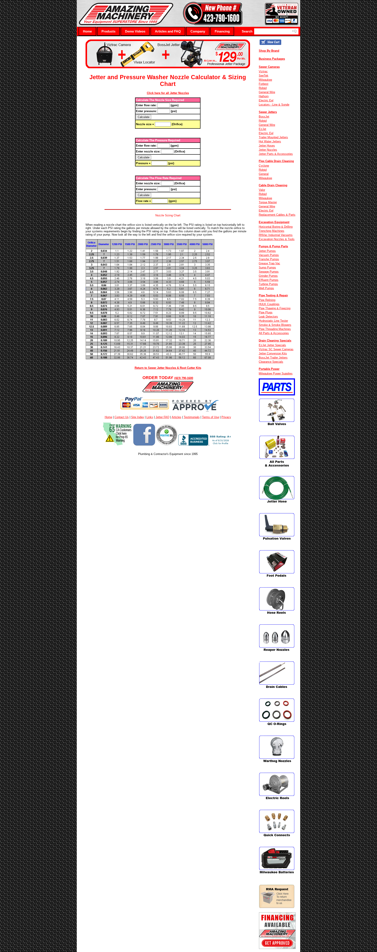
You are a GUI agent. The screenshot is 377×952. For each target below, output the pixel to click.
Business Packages (272, 58)
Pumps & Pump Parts (273, 246)
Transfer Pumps (269, 259)
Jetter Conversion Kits (273, 353)
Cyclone (264, 165)
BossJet (264, 116)
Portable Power (269, 369)
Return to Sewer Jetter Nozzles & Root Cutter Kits (168, 367)
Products (108, 31)
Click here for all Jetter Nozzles (168, 93)
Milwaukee (265, 79)
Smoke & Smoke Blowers (275, 324)
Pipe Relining (267, 300)
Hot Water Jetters (270, 141)
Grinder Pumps (268, 275)
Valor (262, 189)
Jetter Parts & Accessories (276, 154)
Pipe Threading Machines (275, 329)
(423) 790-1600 (183, 378)
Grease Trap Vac (269, 263)
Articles (176, 417)
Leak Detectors (268, 316)
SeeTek (263, 75)
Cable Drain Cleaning (273, 185)
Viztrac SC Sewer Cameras (276, 349)
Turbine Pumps (268, 284)
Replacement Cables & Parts (277, 214)
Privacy (226, 417)
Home (87, 31)
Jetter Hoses (267, 145)
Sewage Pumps (269, 271)
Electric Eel (266, 100)
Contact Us (122, 417)
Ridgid (263, 88)
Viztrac (263, 71)
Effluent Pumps (268, 280)
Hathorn (264, 96)
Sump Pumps (267, 267)
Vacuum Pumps (269, 255)
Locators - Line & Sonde (274, 104)
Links (149, 417)
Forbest (263, 83)
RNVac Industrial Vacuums (276, 235)
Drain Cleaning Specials (275, 340)
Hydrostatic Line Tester (273, 320)
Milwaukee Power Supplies (276, 373)
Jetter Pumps (267, 251)
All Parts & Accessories (274, 333)
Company (197, 31)
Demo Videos (135, 31)
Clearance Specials (271, 361)
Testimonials (192, 417)
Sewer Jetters (268, 112)
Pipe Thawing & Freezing (274, 308)
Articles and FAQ (168, 31)
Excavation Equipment (274, 222)
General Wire (267, 92)
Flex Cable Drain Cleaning (276, 161)
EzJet (262, 129)
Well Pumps (266, 288)
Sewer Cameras (269, 66)
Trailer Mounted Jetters (273, 137)
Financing (222, 31)
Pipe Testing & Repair (273, 295)
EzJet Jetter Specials (272, 345)
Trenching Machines (271, 230)
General (264, 174)
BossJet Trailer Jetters (273, 357)
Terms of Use (210, 417)
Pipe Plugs (265, 312)
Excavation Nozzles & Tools (277, 239)
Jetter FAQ (162, 417)
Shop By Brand (269, 50)
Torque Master (268, 202)
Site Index (137, 417)
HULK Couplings (269, 304)
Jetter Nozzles (268, 149)
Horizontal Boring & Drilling (276, 226)
